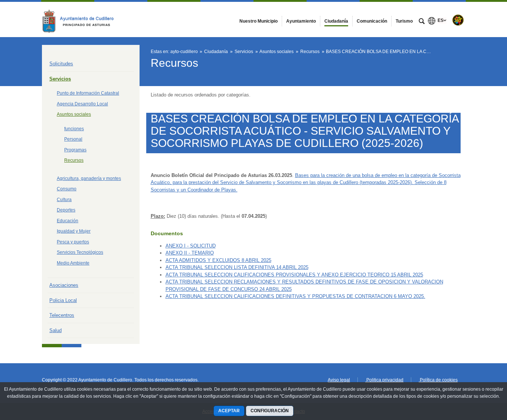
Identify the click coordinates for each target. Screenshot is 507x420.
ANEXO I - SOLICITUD (191, 246)
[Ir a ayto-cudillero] (83, 19)
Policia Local (63, 300)
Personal (73, 139)
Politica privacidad (384, 380)
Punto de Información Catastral (88, 93)
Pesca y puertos (73, 242)
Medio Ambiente (73, 263)
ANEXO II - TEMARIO (190, 253)
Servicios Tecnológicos (80, 252)
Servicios (60, 79)
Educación (67, 220)
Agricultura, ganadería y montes (89, 178)
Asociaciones (63, 285)
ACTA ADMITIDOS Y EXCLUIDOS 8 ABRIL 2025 (218, 260)
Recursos (74, 160)
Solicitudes (61, 63)
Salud (55, 330)
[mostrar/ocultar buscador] (421, 22)
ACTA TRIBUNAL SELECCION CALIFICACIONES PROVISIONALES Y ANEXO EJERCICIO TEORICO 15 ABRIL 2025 (294, 275)
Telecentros (61, 315)
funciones (74, 128)
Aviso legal (339, 380)
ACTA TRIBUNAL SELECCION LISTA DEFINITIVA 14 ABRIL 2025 (237, 267)
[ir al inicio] (477, 375)
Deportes (66, 210)
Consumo (66, 188)
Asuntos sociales (74, 114)
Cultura (64, 199)
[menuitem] (258, 21)
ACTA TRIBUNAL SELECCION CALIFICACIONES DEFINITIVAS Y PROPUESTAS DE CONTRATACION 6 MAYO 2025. (295, 296)
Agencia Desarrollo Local (82, 103)
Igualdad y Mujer (74, 231)
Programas (75, 149)
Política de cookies (438, 380)
